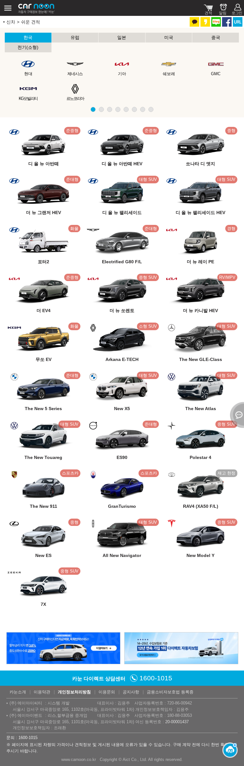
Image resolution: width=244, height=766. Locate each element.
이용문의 (106, 692)
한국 (28, 37)
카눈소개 (18, 692)
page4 (117, 109)
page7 (142, 109)
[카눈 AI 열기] (228, 750)
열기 (236, 415)
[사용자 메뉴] (237, 8)
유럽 (75, 37)
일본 (121, 37)
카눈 (36, 8)
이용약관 (42, 692)
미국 (168, 37)
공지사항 (131, 692)
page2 (101, 109)
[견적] (208, 8)
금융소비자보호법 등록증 (170, 692)
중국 (215, 37)
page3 (109, 109)
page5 (126, 109)
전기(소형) (27, 47)
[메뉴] (8, 8)
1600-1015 (155, 678)
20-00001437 (177, 721)
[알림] (222, 8)
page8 (150, 109)
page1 (93, 109)
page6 (134, 109)
